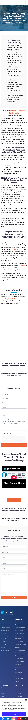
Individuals (4, 622)
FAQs (2, 696)
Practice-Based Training (17, 112)
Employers (4, 625)
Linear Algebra (19, 675)
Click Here (16, 249)
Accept (14, 714)
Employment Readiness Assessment (18, 669)
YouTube (20, 696)
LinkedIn (20, 693)
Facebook (20, 691)
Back (14, 500)
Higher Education (5, 627)
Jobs (2, 693)
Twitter (20, 688)
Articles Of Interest (6, 688)
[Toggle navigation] (23, 2)
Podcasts (3, 691)
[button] (25, 699)
